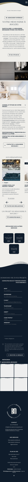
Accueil (8, 10)
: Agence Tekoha (14, 472)
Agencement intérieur (15, 17)
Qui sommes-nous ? (14, 454)
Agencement (14, 444)
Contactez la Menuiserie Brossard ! (15, 145)
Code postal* (8, 317)
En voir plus (11, 198)
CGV (14, 466)
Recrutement (14, 458)
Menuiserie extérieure (14, 440)
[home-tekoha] (14, 411)
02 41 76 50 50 (15, 55)
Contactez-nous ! (15, 217)
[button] (7, 370)
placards (13, 122)
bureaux (12, 123)
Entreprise (7, 294)
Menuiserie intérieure (8, 163)
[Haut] (14, 476)
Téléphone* (8, 306)
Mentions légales (14, 464)
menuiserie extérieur (9, 120)
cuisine (18, 122)
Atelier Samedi (17, 469)
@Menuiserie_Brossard (9, 362)
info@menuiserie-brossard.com (14, 427)
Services (14, 456)
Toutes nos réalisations (15, 206)
